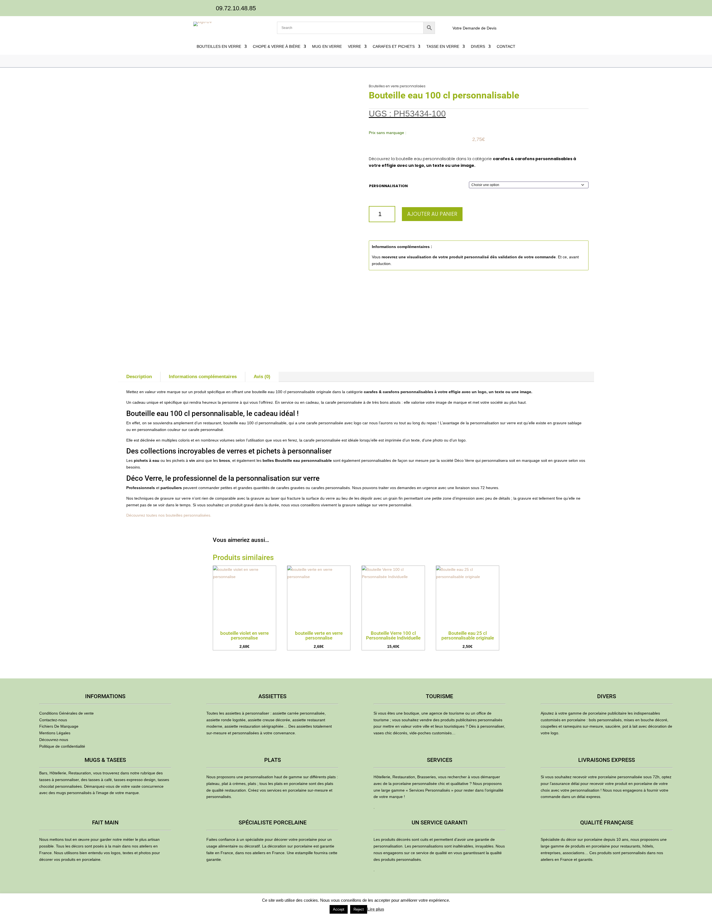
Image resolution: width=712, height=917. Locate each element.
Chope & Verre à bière (276, 46)
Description (139, 376)
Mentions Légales (54, 733)
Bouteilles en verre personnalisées (397, 86)
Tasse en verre (442, 46)
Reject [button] (358, 909)
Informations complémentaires (203, 376)
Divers (478, 46)
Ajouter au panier (432, 214)
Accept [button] (338, 909)
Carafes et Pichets (394, 46)
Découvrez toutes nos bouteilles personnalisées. (168, 515)
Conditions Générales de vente (66, 713)
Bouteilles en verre (219, 46)
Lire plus (375, 909)
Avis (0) (262, 376)
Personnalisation (388, 186)
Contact (506, 46)
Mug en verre (327, 46)
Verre (354, 46)
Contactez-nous (53, 720)
